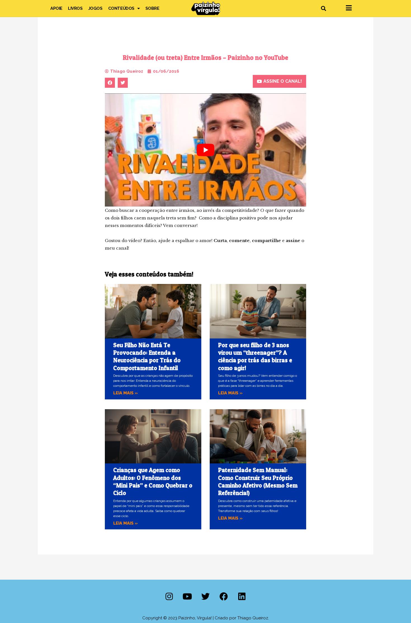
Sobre (152, 8)
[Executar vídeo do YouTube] (205, 150)
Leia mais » (125, 392)
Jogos (95, 8)
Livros (75, 8)
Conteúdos (121, 8)
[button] (323, 8)
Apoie (56, 8)
